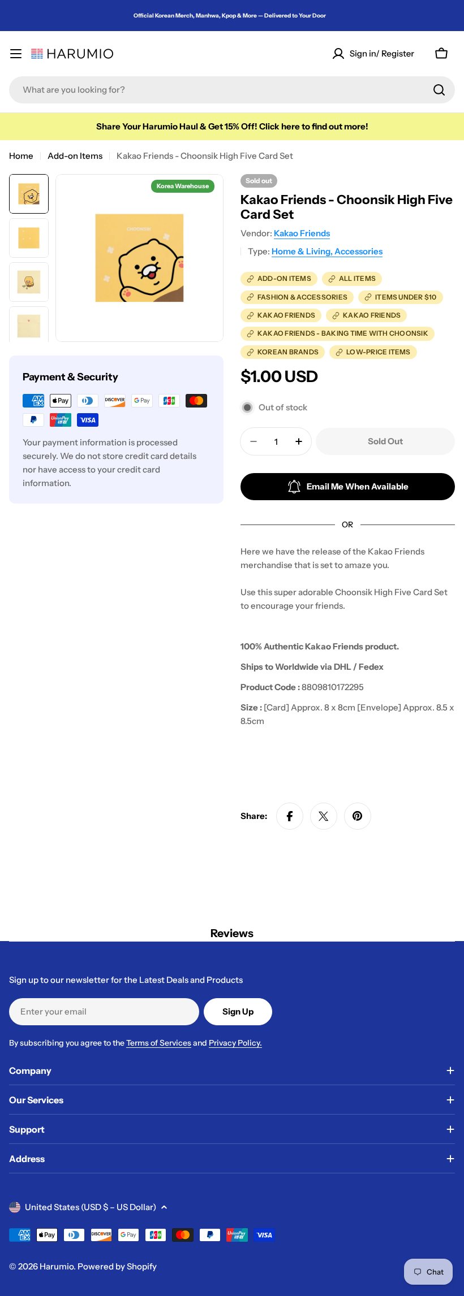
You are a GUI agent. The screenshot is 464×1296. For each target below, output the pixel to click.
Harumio (57, 1266)
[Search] (439, 90)
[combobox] (232, 89)
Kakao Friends (302, 233)
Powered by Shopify (117, 1266)
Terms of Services (158, 1043)
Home (21, 155)
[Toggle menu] (16, 53)
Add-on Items (75, 155)
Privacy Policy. (235, 1043)
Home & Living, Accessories (327, 251)
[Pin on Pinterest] (357, 816)
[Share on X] (323, 816)
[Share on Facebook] (289, 816)
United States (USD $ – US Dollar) (90, 1207)
